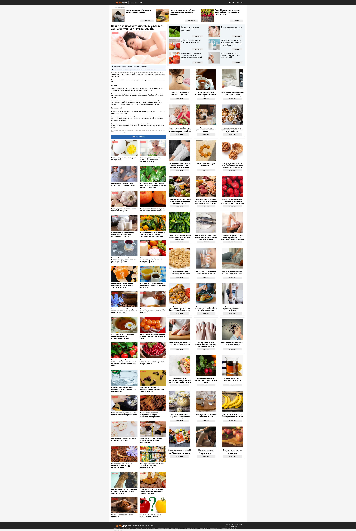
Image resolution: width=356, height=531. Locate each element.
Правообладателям (117, 530)
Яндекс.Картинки (124, 132)
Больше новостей (138, 137)
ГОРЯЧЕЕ (240, 2)
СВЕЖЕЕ (231, 2)
